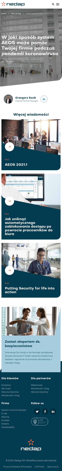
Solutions (6, 385)
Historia (5, 416)
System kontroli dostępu (13, 410)
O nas (4, 413)
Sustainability (8, 427)
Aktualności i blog (10, 395)
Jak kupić (6, 388)
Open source (53, 466)
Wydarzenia (36, 385)
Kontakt (5, 420)
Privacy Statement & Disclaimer (17, 466)
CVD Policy (39, 466)
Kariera (5, 423)
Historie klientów (10, 392)
